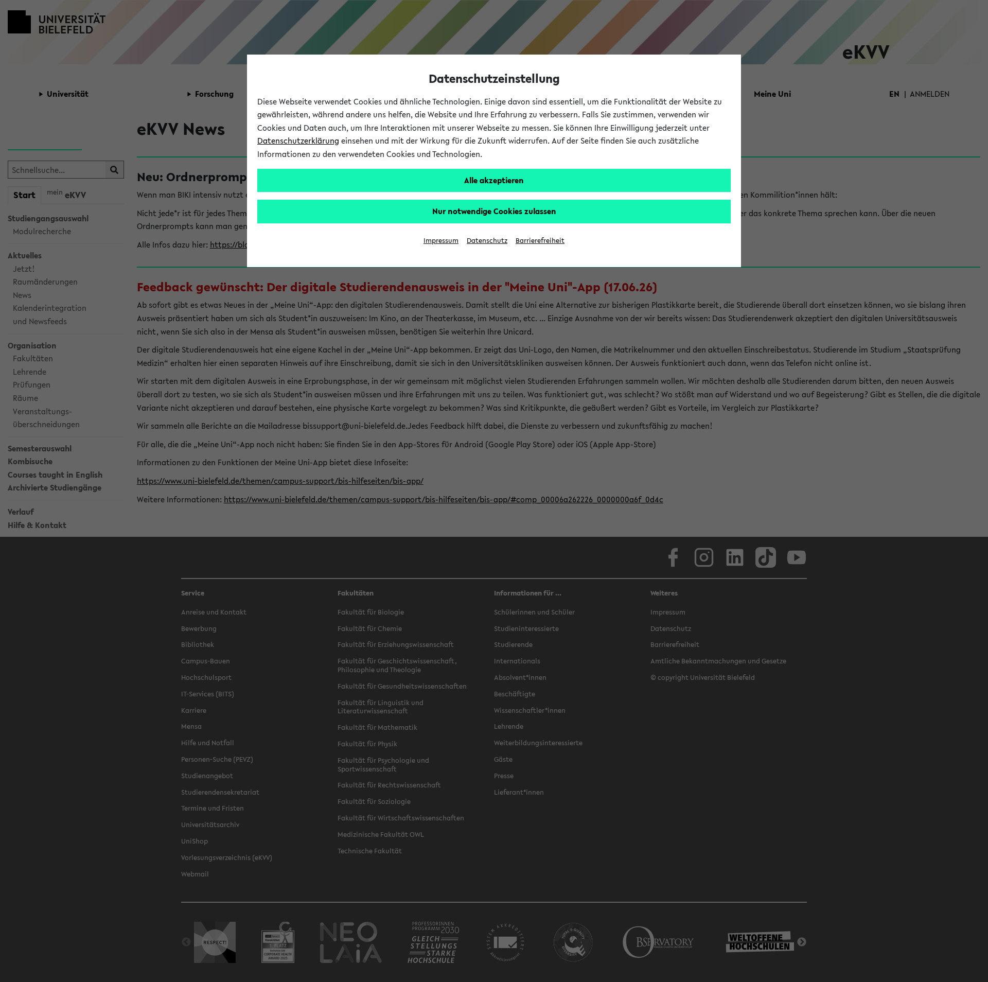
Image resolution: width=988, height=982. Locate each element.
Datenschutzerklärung (298, 140)
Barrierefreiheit (540, 241)
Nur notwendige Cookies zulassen (494, 211)
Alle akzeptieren (494, 180)
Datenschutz (487, 241)
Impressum (441, 241)
